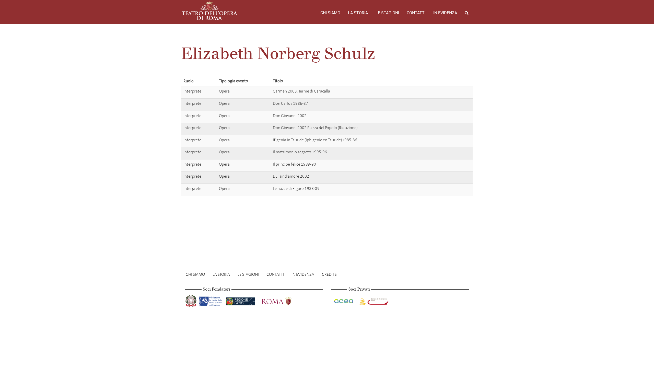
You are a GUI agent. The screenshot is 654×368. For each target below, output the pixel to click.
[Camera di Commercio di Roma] (373, 300)
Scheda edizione (443, 92)
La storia (358, 12)
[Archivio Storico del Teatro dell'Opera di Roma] (209, 11)
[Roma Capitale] (283, 300)
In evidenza (445, 12)
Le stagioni (387, 12)
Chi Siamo (330, 12)
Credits (329, 274)
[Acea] (344, 300)
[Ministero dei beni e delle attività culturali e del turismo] (211, 300)
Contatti (416, 12)
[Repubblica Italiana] (191, 300)
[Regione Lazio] (241, 300)
